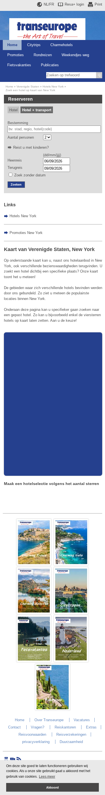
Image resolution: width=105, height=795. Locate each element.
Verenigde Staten (28, 86)
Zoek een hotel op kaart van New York (30, 90)
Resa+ (74, 4)
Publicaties (50, 65)
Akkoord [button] (52, 787)
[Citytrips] (71, 613)
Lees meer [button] (47, 777)
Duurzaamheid (71, 742)
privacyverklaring (36, 742)
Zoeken (16, 184)
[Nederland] (71, 661)
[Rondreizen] (52, 709)
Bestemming (18, 123)
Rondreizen (43, 55)
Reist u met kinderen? (31, 147)
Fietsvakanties (19, 65)
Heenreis (15, 160)
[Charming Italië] (71, 564)
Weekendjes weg (75, 55)
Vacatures (82, 720)
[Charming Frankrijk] (34, 564)
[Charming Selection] (34, 613)
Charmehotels (61, 45)
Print (98, 4)
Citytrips (34, 45)
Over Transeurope (49, 720)
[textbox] (54, 129)
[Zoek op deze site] (99, 75)
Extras (91, 727)
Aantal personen (21, 137)
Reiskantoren (65, 727)
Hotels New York (53, 86)
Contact (14, 727)
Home (12, 45)
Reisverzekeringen (71, 734)
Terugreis (15, 167)
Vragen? (37, 727)
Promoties (15, 55)
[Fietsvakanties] (34, 661)
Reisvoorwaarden (32, 734)
